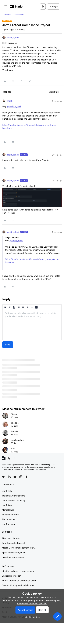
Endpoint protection (11, 576)
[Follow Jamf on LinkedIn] (9, 476)
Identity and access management (18, 571)
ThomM (14, 431)
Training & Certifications (13, 495)
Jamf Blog (7, 505)
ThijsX (10, 101)
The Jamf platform (11, 538)
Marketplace (8, 510)
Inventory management (13, 557)
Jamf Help (7, 491)
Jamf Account (8, 524)
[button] (6, 7)
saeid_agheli (13, 37)
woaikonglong (17, 440)
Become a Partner (10, 514)
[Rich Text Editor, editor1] (32, 325)
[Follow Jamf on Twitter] (3, 477)
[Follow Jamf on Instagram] (20, 476)
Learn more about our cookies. (32, 603)
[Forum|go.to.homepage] (17, 6)
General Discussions (14, 14)
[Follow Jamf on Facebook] (26, 476)
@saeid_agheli (14, 106)
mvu (13, 448)
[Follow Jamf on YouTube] (15, 477)
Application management (14, 552)
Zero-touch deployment (13, 543)
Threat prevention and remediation (19, 580)
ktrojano (15, 423)
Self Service (8, 566)
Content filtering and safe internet (18, 585)
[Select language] (43, 6)
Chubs (14, 414)
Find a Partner (9, 519)
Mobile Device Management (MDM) (19, 547)
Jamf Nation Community (13, 500)
